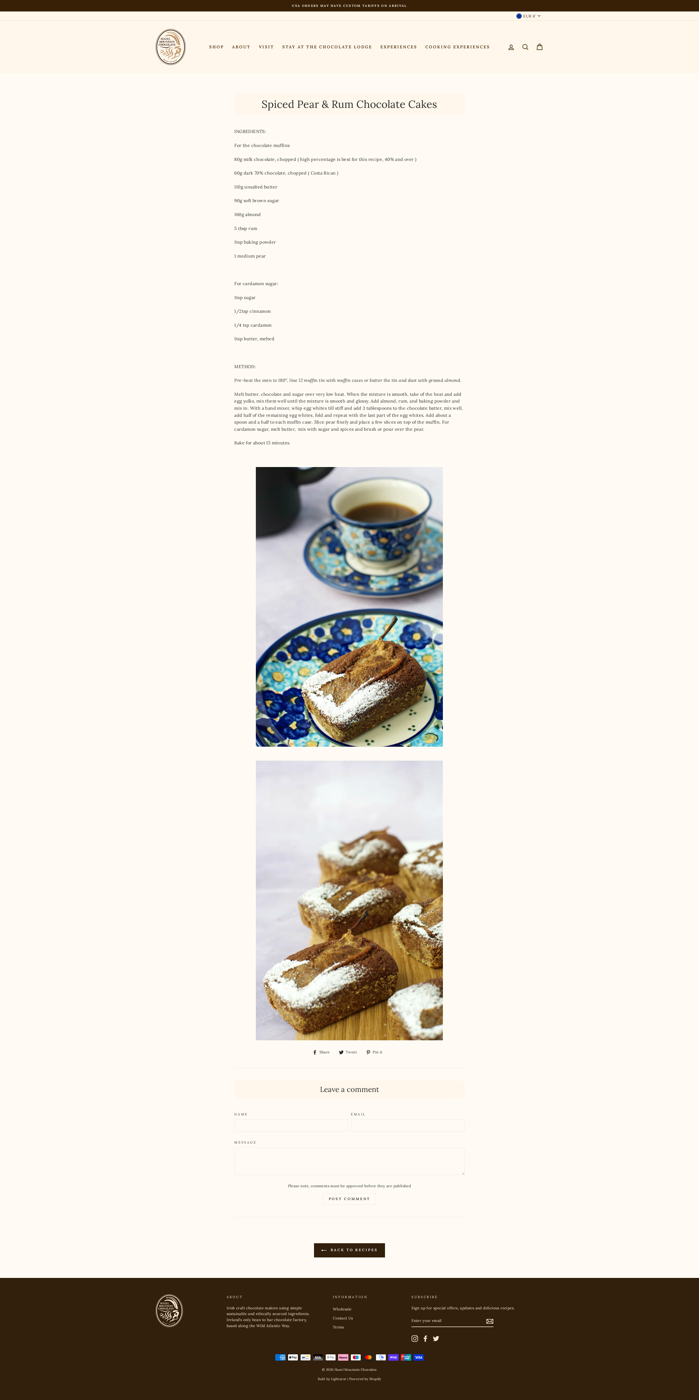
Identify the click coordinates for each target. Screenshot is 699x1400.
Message (245, 1142)
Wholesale (342, 1309)
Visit (266, 46)
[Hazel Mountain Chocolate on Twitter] (436, 1338)
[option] (349, 6)
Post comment (350, 1199)
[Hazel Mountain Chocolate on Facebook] (425, 1338)
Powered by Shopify (365, 1379)
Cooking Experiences (457, 46)
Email (358, 1114)
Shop (216, 46)
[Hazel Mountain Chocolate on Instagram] (414, 1338)
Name (241, 1114)
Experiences (398, 46)
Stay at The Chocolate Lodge (327, 46)
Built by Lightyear (332, 1379)
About (241, 46)
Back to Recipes (353, 1250)
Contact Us (343, 1318)
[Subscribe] (489, 1321)
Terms (338, 1327)
